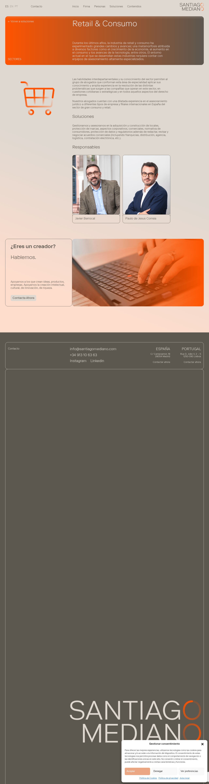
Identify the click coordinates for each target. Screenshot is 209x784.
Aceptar (131, 771)
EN (11, 6)
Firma (86, 6)
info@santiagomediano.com (93, 349)
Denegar (158, 771)
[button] (202, 744)
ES (6, 6)
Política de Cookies (148, 778)
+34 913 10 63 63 (83, 355)
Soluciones (116, 6)
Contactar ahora (161, 362)
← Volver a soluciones (21, 21)
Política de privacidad (168, 778)
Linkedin (97, 361)
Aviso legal (185, 778)
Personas (99, 6)
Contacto (36, 6)
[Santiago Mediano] (192, 7)
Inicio (75, 6)
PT (16, 6)
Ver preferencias (189, 771)
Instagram (78, 361)
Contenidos (134, 6)
